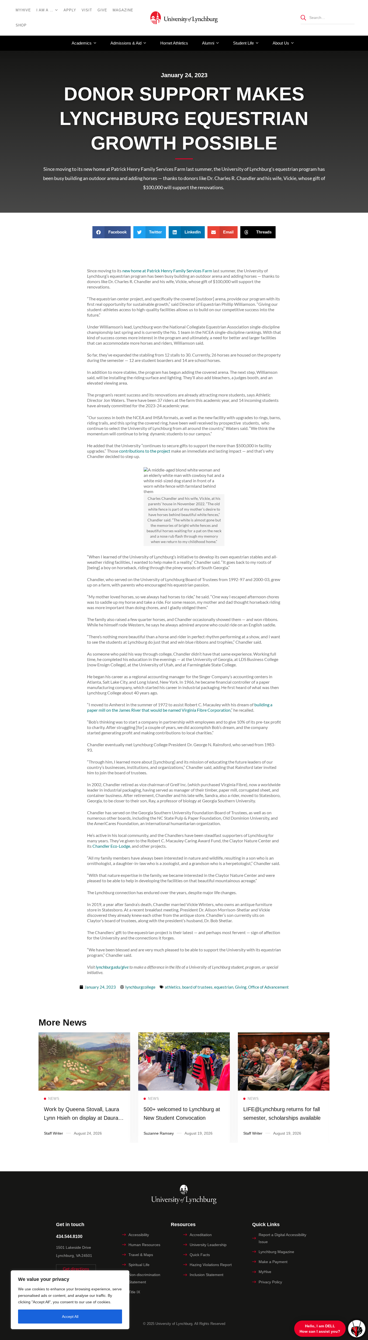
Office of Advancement (268, 987)
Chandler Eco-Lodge (111, 846)
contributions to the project (144, 450)
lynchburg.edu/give (112, 966)
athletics (172, 987)
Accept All (70, 1316)
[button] (111, 232)
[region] (70, 1299)
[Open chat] (356, 1328)
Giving (241, 987)
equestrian (223, 987)
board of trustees (197, 987)
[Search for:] (328, 17)
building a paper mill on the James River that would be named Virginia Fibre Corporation (179, 707)
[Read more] (84, 1036)
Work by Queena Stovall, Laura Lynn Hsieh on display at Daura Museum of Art (81, 1117)
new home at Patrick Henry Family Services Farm (167, 270)
